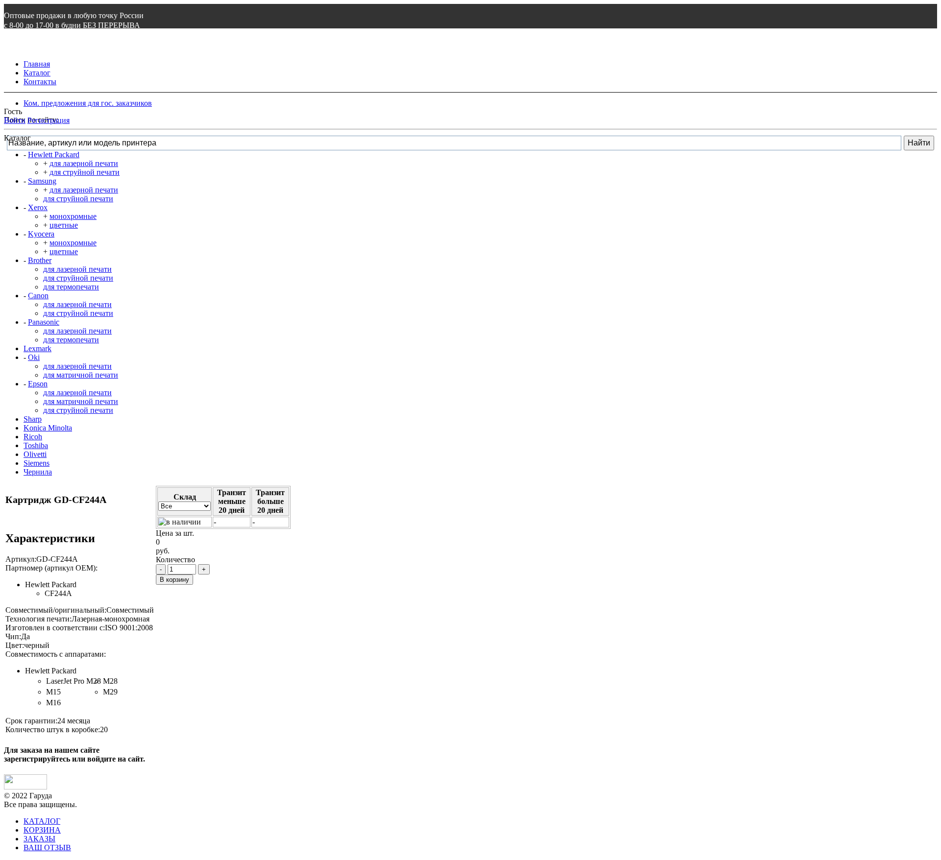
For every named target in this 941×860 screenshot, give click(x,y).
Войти (14, 120)
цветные (64, 225)
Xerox (38, 207)
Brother (39, 260)
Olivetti (35, 454)
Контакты (40, 81)
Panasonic (43, 322)
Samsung (42, 181)
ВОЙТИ (18, 45)
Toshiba (36, 445)
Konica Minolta (48, 428)
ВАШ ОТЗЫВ (47, 847)
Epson (38, 384)
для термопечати (71, 287)
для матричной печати (80, 375)
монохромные (73, 216)
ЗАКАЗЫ (39, 839)
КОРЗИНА (42, 830)
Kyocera (41, 234)
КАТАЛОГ (42, 821)
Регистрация (48, 120)
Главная (37, 64)
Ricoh (33, 436)
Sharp (33, 419)
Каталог (37, 73)
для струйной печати (85, 172)
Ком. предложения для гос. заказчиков (88, 103)
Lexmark (37, 348)
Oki (34, 357)
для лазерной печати (84, 163)
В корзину (174, 579)
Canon (38, 295)
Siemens (37, 463)
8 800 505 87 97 (38, 35)
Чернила (38, 472)
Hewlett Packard (53, 154)
